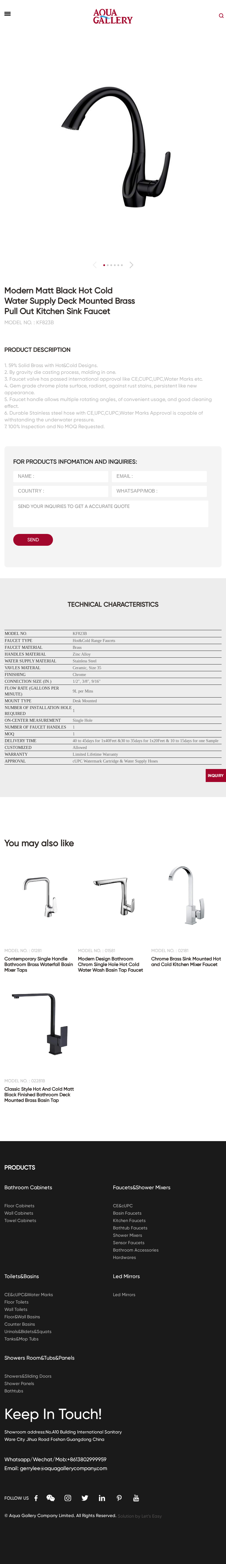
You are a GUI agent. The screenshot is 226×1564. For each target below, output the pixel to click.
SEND (33, 539)
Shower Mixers (127, 1235)
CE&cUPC (123, 1205)
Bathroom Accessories (136, 1250)
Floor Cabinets (19, 1205)
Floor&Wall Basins (22, 1316)
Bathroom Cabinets (28, 1187)
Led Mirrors (126, 1276)
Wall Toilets (15, 1309)
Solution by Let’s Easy (140, 1516)
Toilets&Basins (21, 1276)
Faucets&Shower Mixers (141, 1187)
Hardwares (124, 1257)
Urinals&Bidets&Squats (27, 1331)
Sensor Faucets (128, 1242)
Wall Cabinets (18, 1213)
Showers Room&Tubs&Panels (39, 1358)
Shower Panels (19, 1383)
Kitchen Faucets (129, 1220)
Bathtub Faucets (130, 1228)
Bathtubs (13, 1391)
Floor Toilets (16, 1302)
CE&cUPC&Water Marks (28, 1294)
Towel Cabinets (20, 1220)
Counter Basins (19, 1324)
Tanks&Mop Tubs (21, 1339)
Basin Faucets (127, 1213)
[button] (131, 264)
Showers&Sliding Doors (27, 1376)
